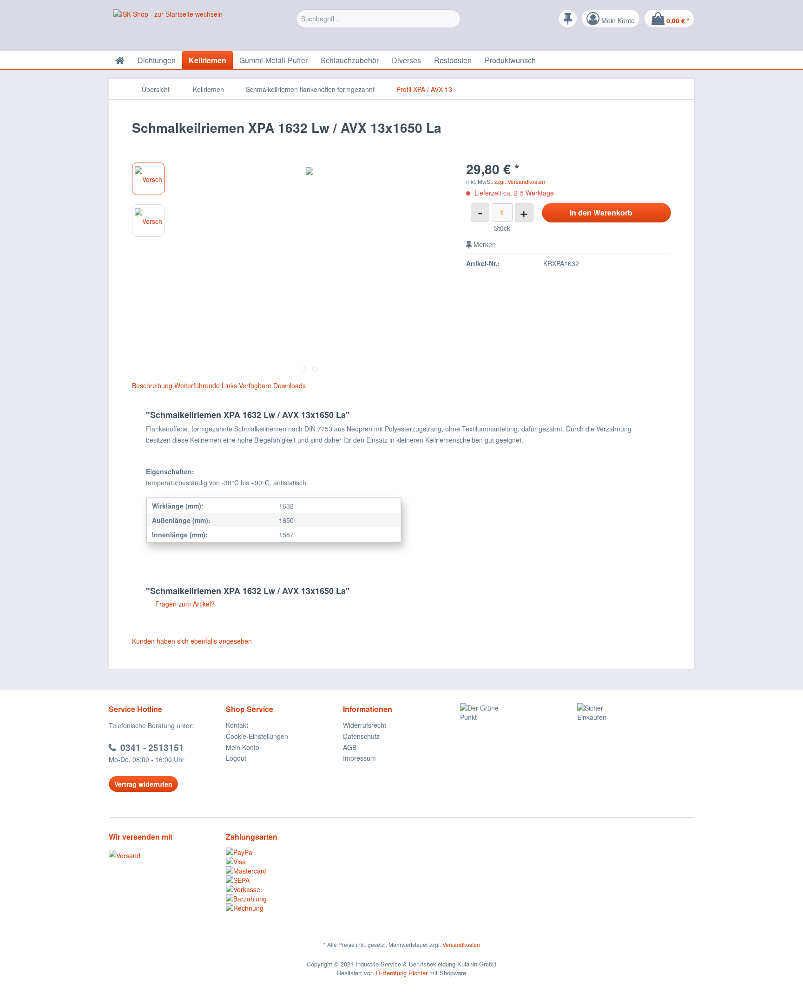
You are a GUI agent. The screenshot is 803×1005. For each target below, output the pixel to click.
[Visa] (284, 861)
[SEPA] (284, 880)
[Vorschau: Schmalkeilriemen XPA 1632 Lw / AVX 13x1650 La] (148, 179)
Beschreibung (152, 385)
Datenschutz (361, 736)
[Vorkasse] (284, 889)
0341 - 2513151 (152, 747)
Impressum (359, 758)
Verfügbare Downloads (272, 385)
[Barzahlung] (284, 898)
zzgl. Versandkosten (519, 181)
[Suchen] (452, 18)
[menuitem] (378, 25)
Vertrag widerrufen (143, 784)
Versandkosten (461, 944)
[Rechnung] (284, 908)
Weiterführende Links (205, 385)
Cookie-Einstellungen (257, 736)
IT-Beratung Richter (401, 972)
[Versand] (165, 855)
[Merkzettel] (568, 18)
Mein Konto (242, 747)
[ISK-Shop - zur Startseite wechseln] (168, 27)
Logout (236, 758)
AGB (349, 747)
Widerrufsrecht (364, 725)
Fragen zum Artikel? (184, 603)
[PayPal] (284, 852)
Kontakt (237, 725)
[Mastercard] (284, 870)
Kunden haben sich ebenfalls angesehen (192, 641)
